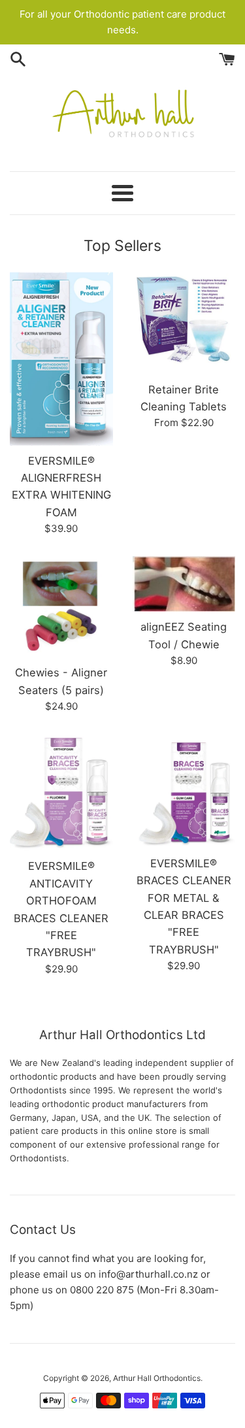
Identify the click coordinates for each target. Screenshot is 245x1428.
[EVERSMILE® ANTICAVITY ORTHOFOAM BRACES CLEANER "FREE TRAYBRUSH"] (61, 792)
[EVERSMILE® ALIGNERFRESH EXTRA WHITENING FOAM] (61, 358)
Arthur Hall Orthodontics (157, 1378)
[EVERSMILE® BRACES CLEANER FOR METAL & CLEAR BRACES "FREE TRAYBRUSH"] (184, 791)
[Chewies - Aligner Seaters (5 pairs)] (61, 606)
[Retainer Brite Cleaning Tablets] (184, 322)
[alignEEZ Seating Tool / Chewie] (184, 584)
